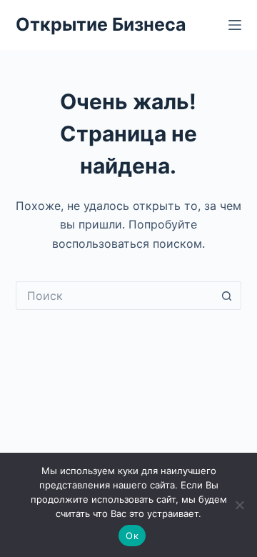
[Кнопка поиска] (227, 295)
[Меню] (234, 25)
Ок (132, 535)
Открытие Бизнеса (101, 24)
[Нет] (239, 505)
